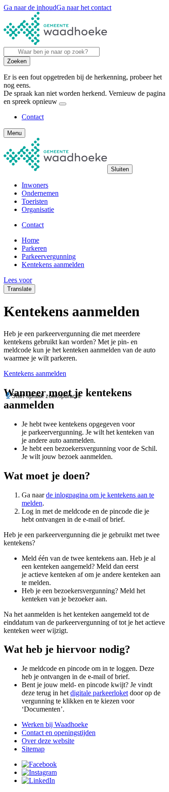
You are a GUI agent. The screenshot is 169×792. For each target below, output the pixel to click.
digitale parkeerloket (99, 693)
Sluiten (120, 169)
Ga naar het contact (83, 7)
